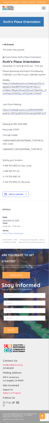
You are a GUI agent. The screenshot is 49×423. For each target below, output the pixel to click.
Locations (23, 2)
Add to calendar (16, 194)
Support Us (8, 389)
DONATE (32, 2)
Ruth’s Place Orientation (13, 233)
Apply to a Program (11, 2)
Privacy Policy (17, 417)
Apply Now (16, 275)
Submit (11, 330)
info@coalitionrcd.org (13, 365)
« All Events (8, 44)
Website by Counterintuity (13, 419)
